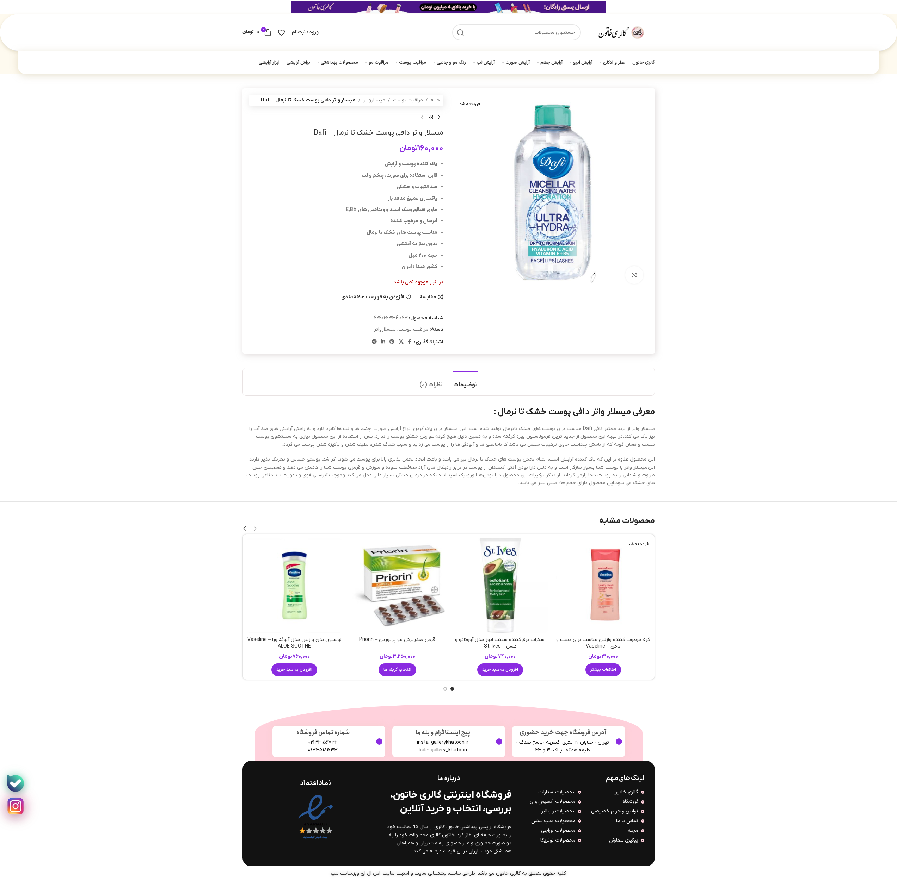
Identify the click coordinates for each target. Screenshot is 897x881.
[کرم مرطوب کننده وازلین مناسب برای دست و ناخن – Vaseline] (603, 585)
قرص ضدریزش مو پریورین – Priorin (397, 639)
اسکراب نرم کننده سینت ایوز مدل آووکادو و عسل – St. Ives (500, 643)
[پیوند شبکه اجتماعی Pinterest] (392, 342)
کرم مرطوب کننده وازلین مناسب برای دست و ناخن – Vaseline (603, 643)
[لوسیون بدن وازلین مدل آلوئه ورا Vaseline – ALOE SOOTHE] (294, 585)
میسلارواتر (374, 100)
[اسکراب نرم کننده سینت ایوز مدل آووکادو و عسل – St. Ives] (500, 585)
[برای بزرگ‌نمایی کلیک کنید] (634, 275)
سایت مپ (341, 873)
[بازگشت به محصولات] (430, 117)
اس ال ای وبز (366, 873)
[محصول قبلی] (439, 117)
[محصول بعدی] (422, 117)
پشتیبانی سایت (430, 873)
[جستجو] (460, 32)
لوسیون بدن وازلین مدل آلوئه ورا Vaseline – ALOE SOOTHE (294, 643)
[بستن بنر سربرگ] (9, 7)
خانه (435, 100)
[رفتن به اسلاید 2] (445, 689)
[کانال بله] (15, 783)
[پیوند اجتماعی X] (401, 342)
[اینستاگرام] (15, 807)
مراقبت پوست (408, 100)
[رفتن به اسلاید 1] (452, 689)
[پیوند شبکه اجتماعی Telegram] (374, 342)
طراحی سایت (462, 873)
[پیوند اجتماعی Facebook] (410, 342)
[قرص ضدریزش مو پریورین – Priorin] (397, 585)
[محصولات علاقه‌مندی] (281, 32)
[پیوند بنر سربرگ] (448, 7)
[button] (500, 669)
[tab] (465, 381)
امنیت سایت (396, 873)
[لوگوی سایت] (621, 32)
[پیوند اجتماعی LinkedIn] (383, 342)
